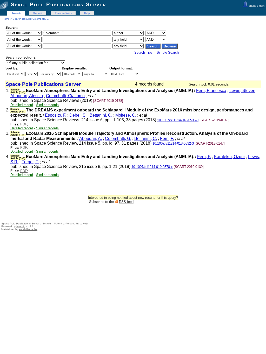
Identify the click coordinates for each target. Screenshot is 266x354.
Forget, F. (30, 162)
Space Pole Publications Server (58, 4)
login (261, 5)
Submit (37, 13)
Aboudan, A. (90, 138)
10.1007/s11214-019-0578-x (152, 167)
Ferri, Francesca (211, 90)
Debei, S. (78, 115)
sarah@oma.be (28, 229)
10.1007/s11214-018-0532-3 (173, 143)
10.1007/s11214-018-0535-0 (177, 120)
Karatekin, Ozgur (229, 156)
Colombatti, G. (118, 138)
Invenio (20, 226)
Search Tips (143, 52)
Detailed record (21, 105)
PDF (23, 124)
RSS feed (126, 202)
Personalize (62, 13)
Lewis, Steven (242, 90)
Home (6, 18)
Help (87, 13)
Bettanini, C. (101, 115)
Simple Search (168, 52)
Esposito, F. (55, 115)
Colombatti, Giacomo (65, 96)
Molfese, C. (125, 115)
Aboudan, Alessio (26, 96)
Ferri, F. (167, 138)
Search (16, 13)
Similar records (47, 105)
